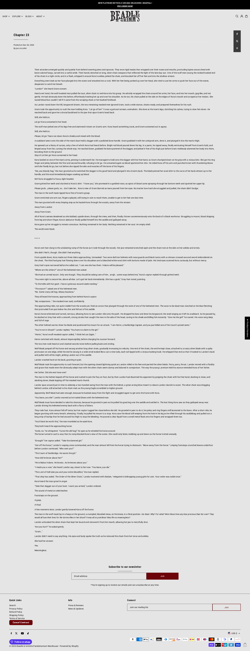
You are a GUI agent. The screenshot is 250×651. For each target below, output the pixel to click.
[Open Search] (237, 16)
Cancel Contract (21, 622)
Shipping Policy (16, 615)
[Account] (241, 16)
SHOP (5, 16)
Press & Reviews (76, 605)
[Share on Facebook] (237, 34)
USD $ (234, 633)
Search (12, 605)
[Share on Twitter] (237, 41)
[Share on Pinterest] (237, 48)
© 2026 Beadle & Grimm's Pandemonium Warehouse (33, 646)
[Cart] (246, 16)
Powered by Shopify (69, 646)
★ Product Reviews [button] (247, 328)
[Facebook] (11, 633)
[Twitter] (16, 633)
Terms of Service (17, 618)
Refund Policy (15, 612)
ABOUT (39, 16)
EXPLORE (16, 16)
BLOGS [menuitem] (28, 16)
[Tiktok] (28, 633)
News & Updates (76, 609)
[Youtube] (22, 633)
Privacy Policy (15, 609)
